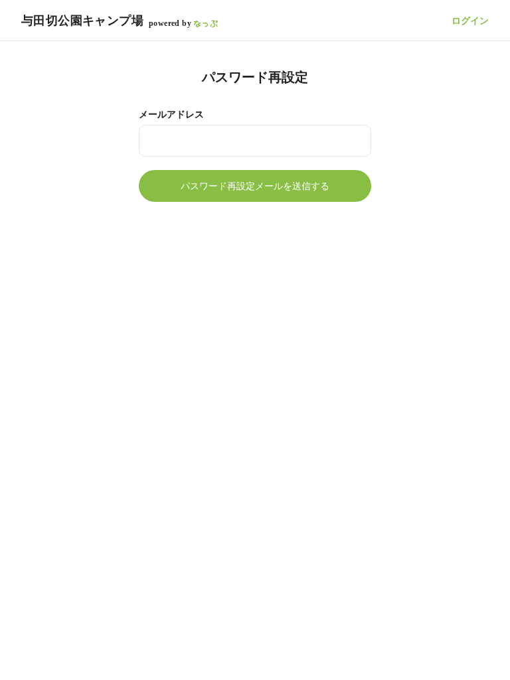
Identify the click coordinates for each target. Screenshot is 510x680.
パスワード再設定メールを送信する (255, 186)
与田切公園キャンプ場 (82, 21)
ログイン (470, 20)
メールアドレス (171, 114)
